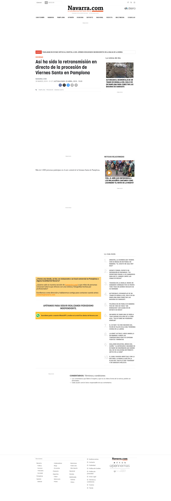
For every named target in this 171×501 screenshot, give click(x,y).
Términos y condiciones (95, 375)
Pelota (55, 481)
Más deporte (73, 468)
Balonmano (73, 463)
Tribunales (40, 470)
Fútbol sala (73, 465)
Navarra (51, 17)
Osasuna (80, 17)
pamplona (42, 90)
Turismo (91, 485)
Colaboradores (58, 463)
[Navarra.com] (85, 8)
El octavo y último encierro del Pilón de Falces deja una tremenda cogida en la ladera (122, 327)
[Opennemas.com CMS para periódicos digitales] (120, 468)
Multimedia (120, 17)
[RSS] (125, 463)
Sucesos (40, 468)
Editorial (40, 481)
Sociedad (40, 473)
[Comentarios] (76, 85)
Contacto (92, 462)
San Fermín (40, 17)
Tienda (91, 488)
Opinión (71, 17)
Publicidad (92, 465)
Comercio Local (71, 285)
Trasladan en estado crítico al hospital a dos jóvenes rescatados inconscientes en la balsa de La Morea (82, 52)
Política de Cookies (95, 468)
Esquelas (131, 17)
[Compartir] (60, 85)
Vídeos (72, 482)
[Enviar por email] (72, 85)
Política (40, 465)
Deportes (55, 474)
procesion (49, 90)
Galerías (72, 479)
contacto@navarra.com (46, 295)
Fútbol (55, 476)
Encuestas (57, 468)
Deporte (90, 17)
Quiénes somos (93, 459)
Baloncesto (57, 479)
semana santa (59, 90)
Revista (109, 17)
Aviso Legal (92, 477)
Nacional (99, 17)
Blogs (55, 465)
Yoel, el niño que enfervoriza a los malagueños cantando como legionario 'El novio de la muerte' (119, 181)
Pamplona (61, 17)
